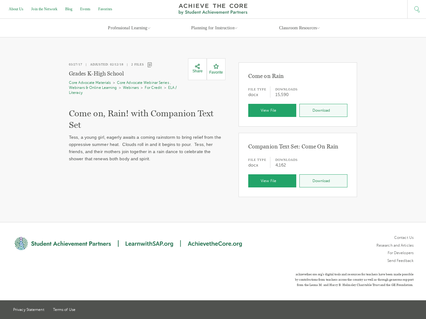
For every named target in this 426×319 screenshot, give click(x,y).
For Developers (401, 253)
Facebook (411, 310)
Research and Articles (395, 245)
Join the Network (44, 9)
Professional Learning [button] (127, 28)
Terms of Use (64, 309)
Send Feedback (400, 261)
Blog (68, 9)
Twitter (388, 310)
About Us (16, 9)
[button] (416, 9)
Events (85, 9)
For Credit (153, 87)
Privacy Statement (28, 309)
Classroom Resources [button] (298, 28)
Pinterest (399, 310)
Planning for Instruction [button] (212, 28)
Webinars (131, 87)
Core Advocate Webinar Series (143, 82)
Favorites (105, 9)
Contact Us (404, 237)
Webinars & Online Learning (93, 87)
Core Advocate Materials (90, 82)
